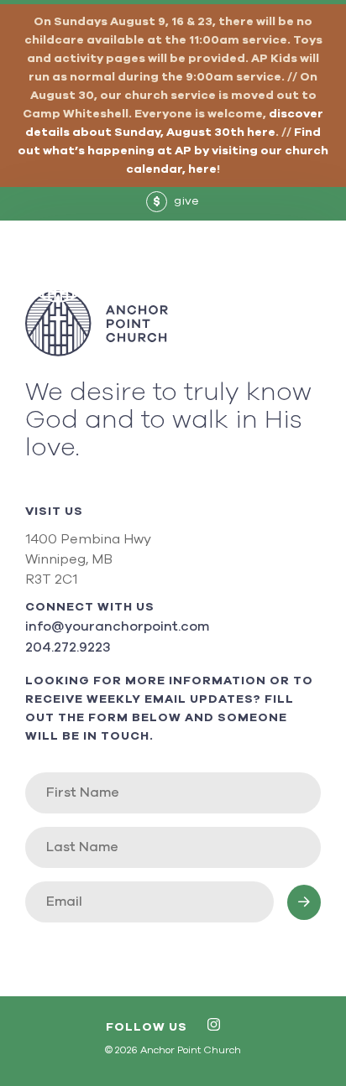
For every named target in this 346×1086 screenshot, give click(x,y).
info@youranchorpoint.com (117, 626)
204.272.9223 (67, 647)
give (176, 201)
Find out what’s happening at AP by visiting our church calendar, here (173, 151)
